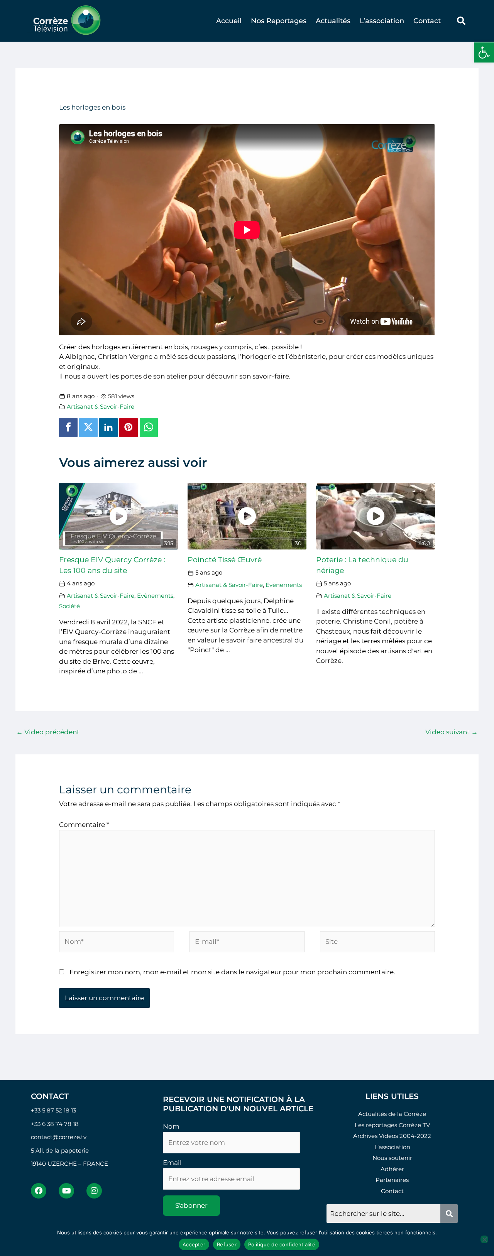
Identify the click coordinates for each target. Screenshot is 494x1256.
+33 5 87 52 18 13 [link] (53, 1110)
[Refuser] (484, 1239)
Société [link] (69, 606)
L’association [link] (382, 21)
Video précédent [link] (48, 732)
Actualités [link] (333, 21)
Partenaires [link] (392, 1179)
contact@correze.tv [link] (58, 1137)
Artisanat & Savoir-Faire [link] (100, 406)
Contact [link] (427, 21)
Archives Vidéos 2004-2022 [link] (392, 1135)
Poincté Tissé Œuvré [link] (225, 559)
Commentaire (84, 824)
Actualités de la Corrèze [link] (392, 1113)
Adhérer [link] (392, 1169)
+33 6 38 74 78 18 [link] (55, 1124)
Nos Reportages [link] (278, 21)
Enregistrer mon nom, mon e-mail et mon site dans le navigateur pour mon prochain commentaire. (232, 972)
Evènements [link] (155, 595)
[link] (484, 52)
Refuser (227, 1244)
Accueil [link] (229, 21)
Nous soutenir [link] (392, 1157)
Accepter (194, 1244)
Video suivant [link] (451, 732)
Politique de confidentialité (281, 1244)
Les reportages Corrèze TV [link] (392, 1125)
